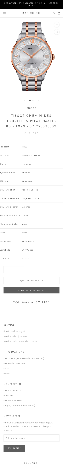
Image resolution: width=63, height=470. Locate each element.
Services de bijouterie (15, 336)
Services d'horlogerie (15, 331)
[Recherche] (54, 13)
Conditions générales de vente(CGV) (24, 358)
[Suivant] (38, 100)
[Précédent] (24, 100)
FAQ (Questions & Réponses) (19, 405)
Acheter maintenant (31, 290)
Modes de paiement (15, 363)
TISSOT (31, 108)
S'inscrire (14, 448)
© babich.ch (32, 463)
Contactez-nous (13, 390)
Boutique (8, 395)
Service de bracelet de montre (20, 341)
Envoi (6, 368)
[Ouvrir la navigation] (4, 13)
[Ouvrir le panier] (59, 13)
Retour (7, 373)
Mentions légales (13, 400)
